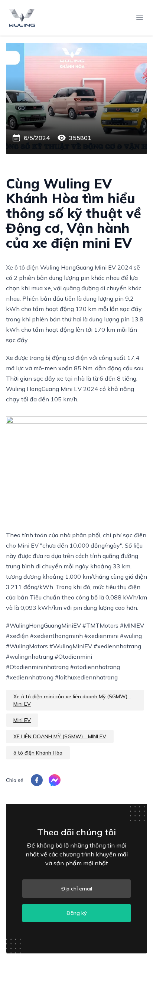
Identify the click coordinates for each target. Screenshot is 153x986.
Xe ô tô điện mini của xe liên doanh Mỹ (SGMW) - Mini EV (72, 700)
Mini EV (22, 720)
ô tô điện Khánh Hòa (37, 752)
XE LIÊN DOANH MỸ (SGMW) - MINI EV (59, 736)
